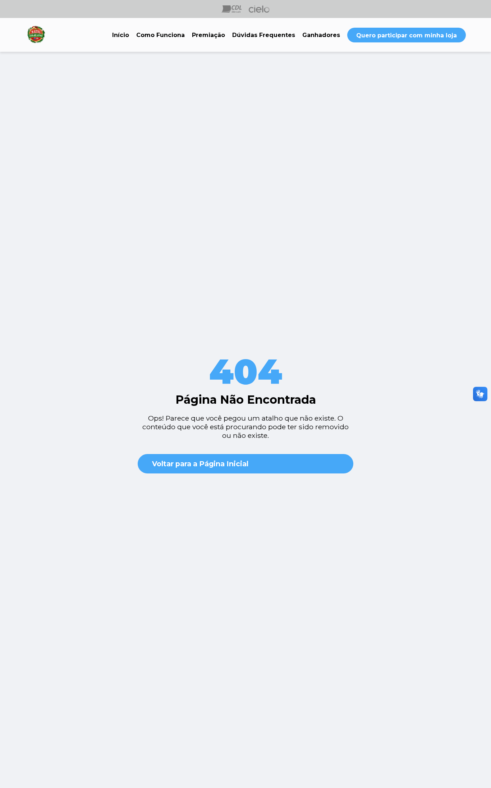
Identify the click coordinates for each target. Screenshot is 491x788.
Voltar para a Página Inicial (200, 463)
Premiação (208, 35)
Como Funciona (160, 35)
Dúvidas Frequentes (263, 35)
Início (120, 35)
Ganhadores (321, 35)
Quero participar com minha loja (406, 35)
